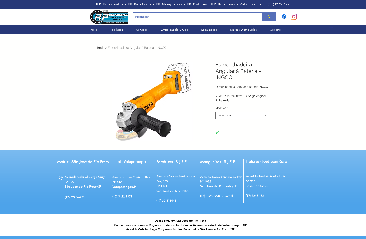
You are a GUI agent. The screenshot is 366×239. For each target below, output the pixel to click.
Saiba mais (222, 100)
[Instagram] (294, 17)
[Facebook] (284, 17)
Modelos (221, 108)
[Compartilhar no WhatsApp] (218, 132)
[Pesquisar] (269, 17)
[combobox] (242, 115)
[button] (332, 27)
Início (100, 48)
